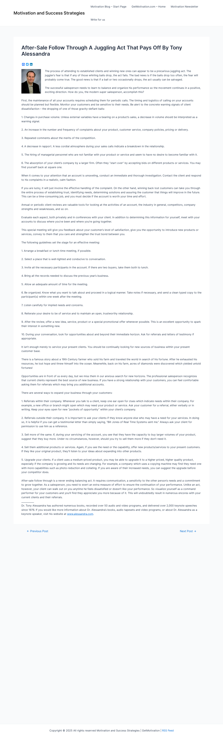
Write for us (98, 19)
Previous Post (37, 531)
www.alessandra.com (80, 513)
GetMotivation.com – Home (149, 6)
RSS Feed (168, 730)
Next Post (188, 531)
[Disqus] (111, 578)
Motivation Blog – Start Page (108, 6)
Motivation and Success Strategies (49, 13)
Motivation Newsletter (184, 6)
